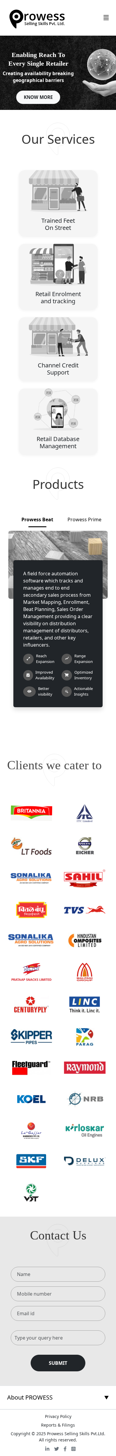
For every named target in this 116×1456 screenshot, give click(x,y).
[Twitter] (56, 1449)
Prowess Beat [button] (37, 519)
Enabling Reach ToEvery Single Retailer (38, 59)
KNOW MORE (38, 97)
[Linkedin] (47, 1449)
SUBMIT (58, 1363)
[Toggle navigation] (106, 18)
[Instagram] (73, 1449)
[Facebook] (65, 1449)
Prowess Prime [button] (84, 519)
